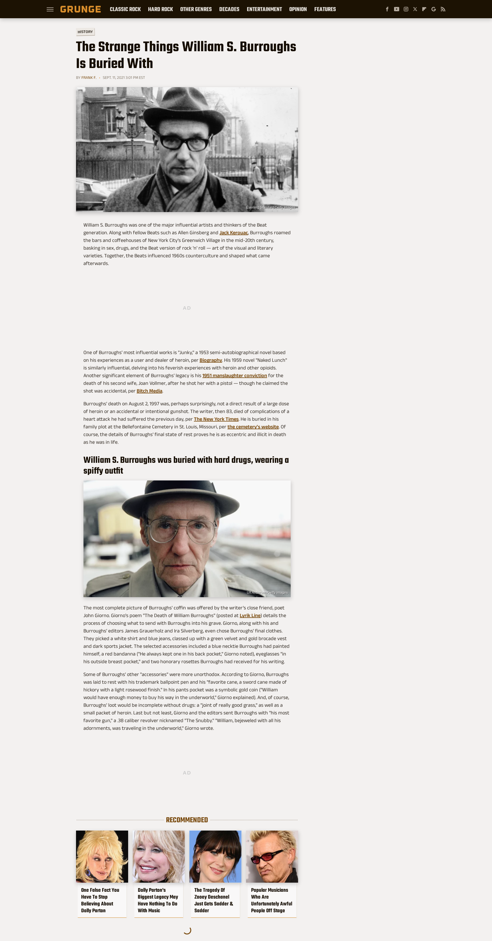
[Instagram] (406, 9)
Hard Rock (160, 9)
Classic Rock (125, 9)
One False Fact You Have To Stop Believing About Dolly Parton (100, 900)
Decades (229, 9)
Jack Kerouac (234, 232)
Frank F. (89, 77)
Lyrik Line (250, 615)
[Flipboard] (424, 9)
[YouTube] (396, 9)
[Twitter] (415, 9)
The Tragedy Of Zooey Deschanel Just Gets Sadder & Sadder (213, 900)
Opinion (298, 9)
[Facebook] (387, 9)
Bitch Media (149, 391)
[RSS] (443, 9)
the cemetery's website (253, 427)
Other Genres (196, 9)
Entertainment (264, 9)
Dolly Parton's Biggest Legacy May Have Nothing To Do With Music (158, 900)
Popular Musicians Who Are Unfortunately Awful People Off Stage (271, 900)
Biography (211, 360)
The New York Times (216, 419)
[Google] (433, 9)
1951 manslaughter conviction (234, 375)
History (85, 31)
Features (325, 9)
